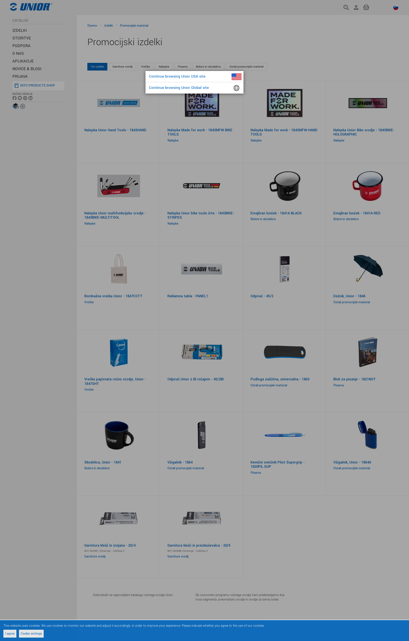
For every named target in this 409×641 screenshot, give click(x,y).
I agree (10, 633)
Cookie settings (31, 633)
